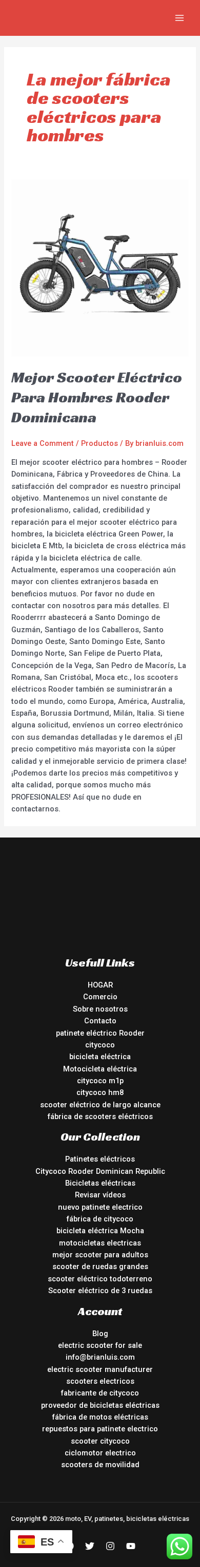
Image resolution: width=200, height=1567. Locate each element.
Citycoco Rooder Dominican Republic (100, 1171)
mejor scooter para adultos (100, 1254)
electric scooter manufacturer (100, 1369)
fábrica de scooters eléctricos (100, 1116)
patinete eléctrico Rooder (100, 1033)
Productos (99, 443)
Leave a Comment (42, 443)
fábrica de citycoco (100, 1218)
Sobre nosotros (100, 1009)
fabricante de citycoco (100, 1393)
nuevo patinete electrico (100, 1207)
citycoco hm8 (100, 1092)
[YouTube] (130, 1546)
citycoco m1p (100, 1080)
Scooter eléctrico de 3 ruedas (100, 1290)
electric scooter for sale (100, 1345)
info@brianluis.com (100, 1357)
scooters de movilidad (100, 1464)
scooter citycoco (100, 1441)
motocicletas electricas (100, 1243)
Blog (100, 1333)
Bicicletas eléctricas (100, 1183)
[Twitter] (89, 1546)
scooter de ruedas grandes (100, 1266)
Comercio (100, 996)
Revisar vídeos (100, 1194)
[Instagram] (110, 1546)
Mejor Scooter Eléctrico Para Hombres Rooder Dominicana (96, 397)
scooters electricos (100, 1381)
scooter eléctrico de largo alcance (100, 1104)
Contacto (100, 1020)
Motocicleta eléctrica (100, 1069)
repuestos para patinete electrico (100, 1428)
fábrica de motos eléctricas (100, 1417)
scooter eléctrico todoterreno (100, 1278)
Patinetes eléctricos (100, 1159)
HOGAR (100, 985)
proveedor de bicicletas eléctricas (100, 1405)
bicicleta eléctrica (100, 1056)
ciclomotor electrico (100, 1452)
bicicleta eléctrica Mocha (100, 1230)
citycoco (100, 1044)
